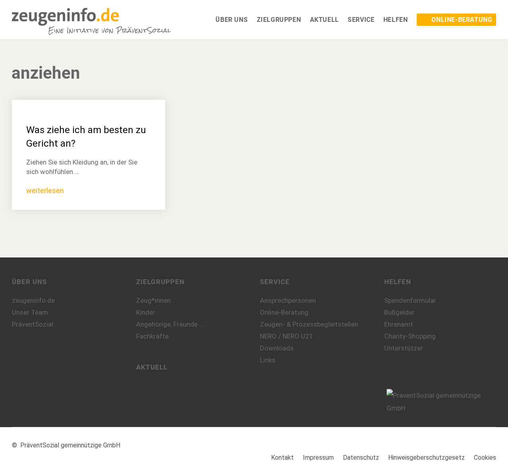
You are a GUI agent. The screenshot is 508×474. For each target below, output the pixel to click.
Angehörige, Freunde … (170, 324)
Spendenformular (410, 300)
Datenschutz (361, 457)
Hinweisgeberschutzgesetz (426, 457)
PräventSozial (32, 324)
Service (275, 282)
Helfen (397, 282)
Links (267, 360)
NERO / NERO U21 (286, 336)
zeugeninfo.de (33, 300)
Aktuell (151, 367)
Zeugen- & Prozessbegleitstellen (309, 324)
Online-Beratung (284, 312)
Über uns (29, 282)
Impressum (318, 457)
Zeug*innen (153, 300)
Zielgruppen (160, 282)
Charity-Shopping (410, 336)
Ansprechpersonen (288, 300)
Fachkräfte (152, 336)
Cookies (485, 457)
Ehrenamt (398, 324)
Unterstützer (403, 348)
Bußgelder (399, 312)
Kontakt (282, 457)
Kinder (145, 312)
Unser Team (30, 312)
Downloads (277, 348)
